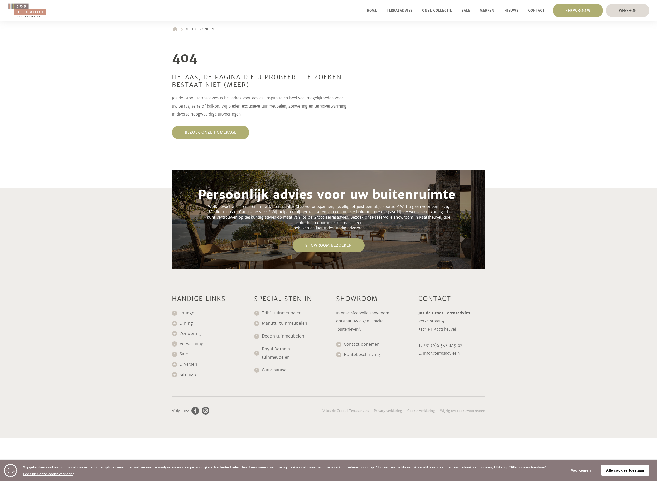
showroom (578, 10)
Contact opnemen (362, 344)
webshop (627, 10)
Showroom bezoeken (328, 245)
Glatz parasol (275, 370)
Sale (466, 10)
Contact (536, 10)
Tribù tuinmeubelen (282, 313)
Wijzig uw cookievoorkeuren (462, 411)
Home (372, 10)
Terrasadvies (399, 10)
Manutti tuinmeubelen (285, 323)
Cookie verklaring (421, 411)
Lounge (187, 313)
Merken (487, 10)
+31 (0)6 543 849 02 (442, 345)
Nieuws (511, 10)
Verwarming (192, 344)
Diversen (188, 364)
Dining (186, 323)
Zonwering (190, 333)
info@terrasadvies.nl (442, 353)
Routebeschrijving (362, 354)
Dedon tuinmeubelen (283, 336)
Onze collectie (437, 10)
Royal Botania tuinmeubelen (276, 353)
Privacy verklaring (388, 411)
